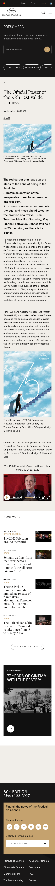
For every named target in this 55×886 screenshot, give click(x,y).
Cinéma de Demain (14, 867)
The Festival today (13, 880)
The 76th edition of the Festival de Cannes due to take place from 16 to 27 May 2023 (18, 628)
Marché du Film (12, 874)
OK (47, 49)
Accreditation (32, 67)
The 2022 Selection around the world (16, 540)
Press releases (12, 67)
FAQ (31, 874)
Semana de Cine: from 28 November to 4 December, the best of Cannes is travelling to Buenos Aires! (18, 564)
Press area (34, 867)
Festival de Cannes (14, 861)
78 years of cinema (39, 861)
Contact (33, 880)
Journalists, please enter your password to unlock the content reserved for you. (26, 37)
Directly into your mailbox (19, 836)
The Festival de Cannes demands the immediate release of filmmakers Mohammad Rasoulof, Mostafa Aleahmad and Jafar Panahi (18, 597)
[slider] (14, 497)
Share (7, 118)
